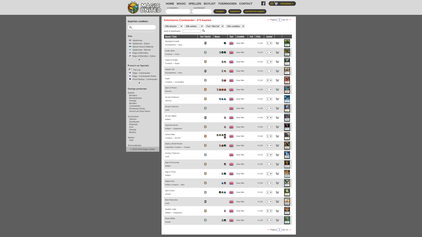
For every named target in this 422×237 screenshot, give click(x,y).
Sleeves (132, 119)
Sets (130, 36)
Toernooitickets (134, 145)
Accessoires (133, 116)
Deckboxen (134, 122)
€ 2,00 (260, 211)
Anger (174, 80)
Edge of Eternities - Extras (144, 56)
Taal (231, 36)
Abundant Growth (173, 43)
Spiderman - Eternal (142, 50)
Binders (132, 132)
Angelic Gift (173, 71)
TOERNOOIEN (227, 3)
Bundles (133, 103)
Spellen (131, 137)
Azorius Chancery (172, 155)
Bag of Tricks (170, 173)
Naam (168, 36)
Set (201, 36)
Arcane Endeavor (172, 99)
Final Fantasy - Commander (145, 79)
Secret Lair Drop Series (139, 111)
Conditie (240, 36)
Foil (251, 36)
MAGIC (181, 3)
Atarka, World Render (177, 145)
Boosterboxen (135, 98)
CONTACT (245, 3)
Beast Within (170, 220)
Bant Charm (170, 192)
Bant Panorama (171, 201)
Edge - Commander (141, 73)
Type (174, 36)
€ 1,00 (260, 43)
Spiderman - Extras (141, 43)
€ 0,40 (260, 108)
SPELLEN (195, 3)
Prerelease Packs (137, 108)
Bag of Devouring (172, 164)
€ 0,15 (260, 52)
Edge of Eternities (140, 53)
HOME (170, 3)
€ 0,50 (260, 117)
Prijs (258, 36)
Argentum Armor (173, 127)
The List (136, 70)
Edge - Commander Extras (144, 76)
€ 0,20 (260, 62)
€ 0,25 (260, 90)
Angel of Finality (172, 61)
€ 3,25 (260, 80)
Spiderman (137, 40)
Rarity (208, 36)
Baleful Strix (174, 183)
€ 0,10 (260, 71)
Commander (134, 106)
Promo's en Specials (138, 65)
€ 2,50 (260, 183)
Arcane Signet (170, 117)
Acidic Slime (172, 52)
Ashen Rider (173, 136)
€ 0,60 (260, 136)
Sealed (131, 93)
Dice (131, 127)
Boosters (133, 95)
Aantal (269, 36)
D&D (131, 140)
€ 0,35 (260, 145)
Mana (217, 36)
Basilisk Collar (173, 211)
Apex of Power (171, 89)
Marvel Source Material (143, 47)
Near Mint (240, 43)
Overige (132, 101)
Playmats (133, 124)
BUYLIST (209, 3)
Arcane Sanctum (172, 108)
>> (290, 20)
